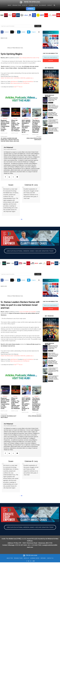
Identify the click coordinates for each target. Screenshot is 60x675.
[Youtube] (17, 177)
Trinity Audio (15, 47)
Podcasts (5, 118)
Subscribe (50, 60)
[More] (39, 32)
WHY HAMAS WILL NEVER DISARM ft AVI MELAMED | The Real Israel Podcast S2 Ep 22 (26, 126)
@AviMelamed (14, 82)
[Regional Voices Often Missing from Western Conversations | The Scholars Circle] (5, 112)
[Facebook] (5, 177)
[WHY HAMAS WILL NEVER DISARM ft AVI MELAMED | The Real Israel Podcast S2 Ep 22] (26, 112)
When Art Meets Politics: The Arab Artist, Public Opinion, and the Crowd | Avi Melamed (15, 125)
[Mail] (28, 565)
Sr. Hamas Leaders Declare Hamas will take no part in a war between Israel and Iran (10, 139)
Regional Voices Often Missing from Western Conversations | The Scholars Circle (5, 125)
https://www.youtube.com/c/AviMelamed (19, 83)
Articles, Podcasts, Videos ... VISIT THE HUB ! (21, 99)
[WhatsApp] (32, 565)
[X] (13, 177)
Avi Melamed (8, 147)
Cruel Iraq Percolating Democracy (33, 139)
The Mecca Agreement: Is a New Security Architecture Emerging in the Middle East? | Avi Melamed (36, 126)
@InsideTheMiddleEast (28, 82)
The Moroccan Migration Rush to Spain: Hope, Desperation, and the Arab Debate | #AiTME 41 (53, 129)
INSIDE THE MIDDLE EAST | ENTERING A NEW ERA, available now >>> (17, 78)
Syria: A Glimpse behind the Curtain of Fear (29, 58)
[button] (54, 5)
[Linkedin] (9, 177)
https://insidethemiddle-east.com (10, 149)
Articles (15, 118)
